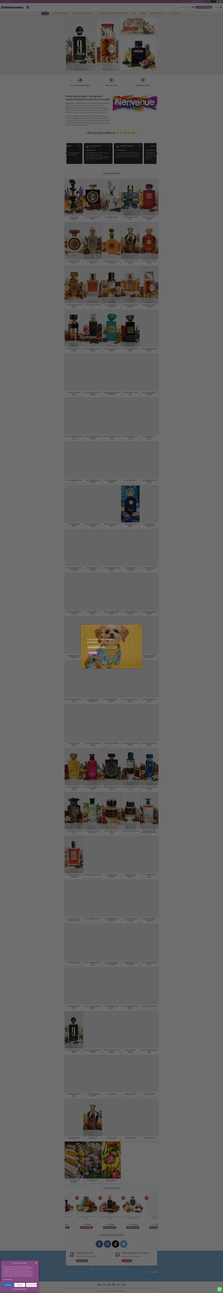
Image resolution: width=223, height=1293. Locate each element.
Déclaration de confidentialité (20, 1289)
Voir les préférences (32, 1285)
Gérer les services (7, 1279)
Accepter (8, 1285)
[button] (36, 1263)
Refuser (19, 1285)
